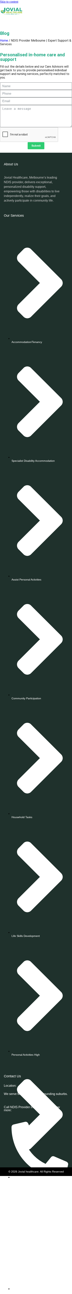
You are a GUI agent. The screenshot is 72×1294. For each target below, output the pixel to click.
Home (4, 40)
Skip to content (9, 1)
